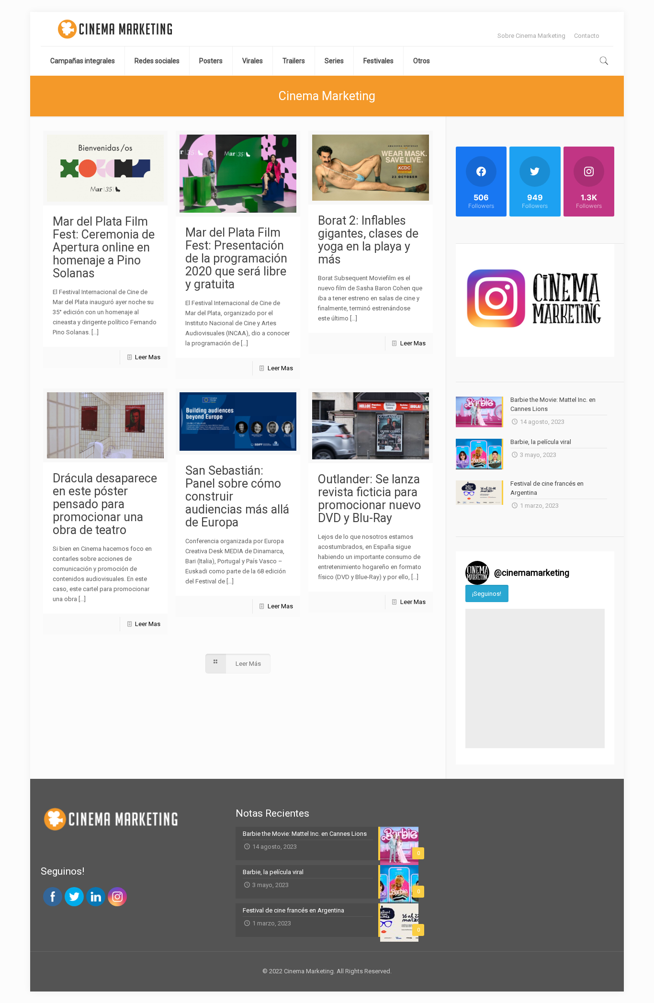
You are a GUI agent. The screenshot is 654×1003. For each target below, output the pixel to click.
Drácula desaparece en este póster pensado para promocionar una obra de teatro (105, 504)
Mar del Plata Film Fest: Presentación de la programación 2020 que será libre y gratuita (236, 258)
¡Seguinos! (486, 593)
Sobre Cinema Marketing (531, 36)
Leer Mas (147, 357)
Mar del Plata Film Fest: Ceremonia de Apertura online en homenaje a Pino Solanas (104, 247)
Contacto (586, 36)
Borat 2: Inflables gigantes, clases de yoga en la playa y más (368, 240)
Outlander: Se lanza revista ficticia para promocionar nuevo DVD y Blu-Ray (369, 498)
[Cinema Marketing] (115, 29)
